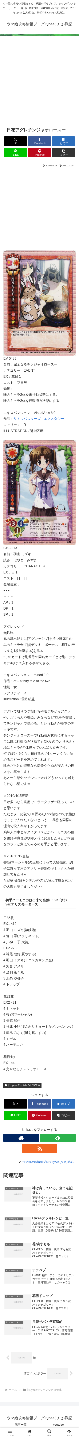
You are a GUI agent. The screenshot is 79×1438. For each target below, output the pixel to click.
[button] (63, 152)
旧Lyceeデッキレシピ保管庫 (24, 1085)
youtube (58, 1424)
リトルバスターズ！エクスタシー (38, 419)
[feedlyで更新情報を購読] (58, 1138)
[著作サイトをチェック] (21, 1138)
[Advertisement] (39, 83)
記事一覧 (21, 1424)
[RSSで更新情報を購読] (40, 1148)
